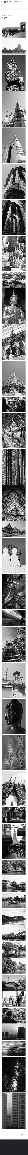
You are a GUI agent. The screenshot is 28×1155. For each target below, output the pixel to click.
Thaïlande (9, 15)
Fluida (13, 1151)
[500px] (15, 1144)
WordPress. (18, 1151)
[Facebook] (12, 1144)
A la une (5, 9)
